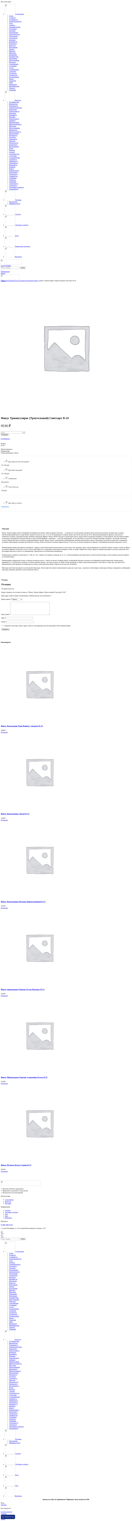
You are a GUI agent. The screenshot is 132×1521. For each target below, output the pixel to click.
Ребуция (12, 150)
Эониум (12, 88)
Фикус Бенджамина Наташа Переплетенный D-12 (23, 902)
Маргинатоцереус (15, 124)
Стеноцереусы (14, 154)
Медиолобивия (14, 128)
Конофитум (13, 42)
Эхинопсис (13, 185)
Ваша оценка (6, 599)
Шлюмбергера (14, 86)
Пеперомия (13, 58)
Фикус (36, 281)
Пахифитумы (13, 57)
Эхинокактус (13, 184)
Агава (11, 16)
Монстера (12, 53)
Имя (3, 618)
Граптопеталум (14, 34)
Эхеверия (12, 90)
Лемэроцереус (14, 119)
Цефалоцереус (14, 171)
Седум (11, 68)
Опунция (12, 137)
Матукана (12, 126)
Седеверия (12, 66)
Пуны (11, 148)
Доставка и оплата (11, 1212)
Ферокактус (13, 165)
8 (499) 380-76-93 (7, 1225)
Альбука (12, 25)
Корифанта (13, 115)
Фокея (11, 79)
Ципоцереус (13, 172)
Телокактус (13, 159)
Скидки (7, 1210)
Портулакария (14, 60)
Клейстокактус (14, 111)
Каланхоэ (12, 40)
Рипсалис (12, 62)
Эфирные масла (14, 203)
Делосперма (13, 36)
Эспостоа (12, 180)
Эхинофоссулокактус (16, 187)
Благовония (13, 202)
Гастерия (12, 31)
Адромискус (13, 19)
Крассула (12, 45)
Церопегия (13, 84)
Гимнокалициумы (15, 108)
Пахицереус (13, 145)
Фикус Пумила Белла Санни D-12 (16, 1165)
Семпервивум (14, 69)
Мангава (12, 51)
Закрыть (4, 1505)
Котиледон (13, 44)
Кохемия (12, 117)
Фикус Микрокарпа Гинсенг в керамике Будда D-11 (24, 1077)
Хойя (11, 82)
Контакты (8, 1218)
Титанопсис (13, 75)
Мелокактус (13, 130)
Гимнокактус (13, 106)
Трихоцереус (13, 163)
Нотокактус (13, 135)
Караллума (13, 109)
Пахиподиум (13, 143)
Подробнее (5, 506)
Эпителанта (13, 174)
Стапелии (12, 71)
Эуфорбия (12, 182)
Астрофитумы (14, 102)
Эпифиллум (13, 176)
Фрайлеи (12, 167)
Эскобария (12, 178)
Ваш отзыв (5, 614)
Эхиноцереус (13, 189)
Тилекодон (13, 73)
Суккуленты (5, 281)
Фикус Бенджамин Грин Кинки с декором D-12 (22, 726)
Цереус (11, 169)
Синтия (11, 152)
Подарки (8, 1203)
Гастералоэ (13, 29)
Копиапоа (12, 113)
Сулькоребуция (14, 158)
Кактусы (8, 1201)
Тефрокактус (13, 161)
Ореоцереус (13, 139)
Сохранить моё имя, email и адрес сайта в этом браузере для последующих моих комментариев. (37, 626)
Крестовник (13, 47)
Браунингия (13, 104)
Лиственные (29, 281)
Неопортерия (13, 133)
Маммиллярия (14, 122)
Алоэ (11, 23)
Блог (6, 1216)
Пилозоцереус (14, 146)
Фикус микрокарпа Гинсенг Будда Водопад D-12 (22, 989)
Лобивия (12, 121)
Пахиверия (13, 55)
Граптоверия (13, 32)
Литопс (11, 49)
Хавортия (12, 81)
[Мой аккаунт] (1, 270)
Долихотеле (13, 38)
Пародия (12, 141)
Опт (6, 1214)
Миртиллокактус (15, 132)
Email (3, 622)
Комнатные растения (17, 281)
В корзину (5, 434)
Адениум (12, 18)
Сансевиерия (13, 64)
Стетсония (12, 156)
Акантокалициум (15, 21)
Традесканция (14, 77)
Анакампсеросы (14, 27)
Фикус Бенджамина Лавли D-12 (15, 814)
